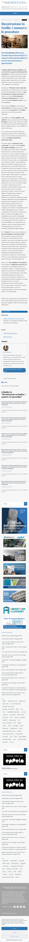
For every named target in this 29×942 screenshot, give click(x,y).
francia (16, 717)
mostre (4, 725)
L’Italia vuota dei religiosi (8, 635)
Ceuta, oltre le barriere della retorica (11, 652)
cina (22, 709)
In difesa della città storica (8, 639)
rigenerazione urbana (8, 734)
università (5, 742)
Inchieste (24, 19)
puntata (11, 53)
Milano (19, 723)
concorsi (23, 712)
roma (11, 736)
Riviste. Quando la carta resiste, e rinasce (12, 647)
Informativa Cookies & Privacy (12, 939)
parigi (21, 725)
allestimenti (22, 701)
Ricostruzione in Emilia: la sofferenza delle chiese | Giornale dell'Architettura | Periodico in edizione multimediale (13, 483)
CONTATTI (4, 906)
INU (19, 720)
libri (15, 723)
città (4, 712)
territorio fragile (14, 385)
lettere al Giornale (7, 723)
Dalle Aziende (20, 714)
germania (22, 717)
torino (14, 739)
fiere (11, 717)
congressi (5, 714)
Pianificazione (13, 728)
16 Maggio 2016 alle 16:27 (6, 471)
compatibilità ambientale (13, 712)
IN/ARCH (5, 720)
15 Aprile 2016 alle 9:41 (6, 439)
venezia (11, 742)
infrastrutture (12, 720)
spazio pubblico (22, 736)
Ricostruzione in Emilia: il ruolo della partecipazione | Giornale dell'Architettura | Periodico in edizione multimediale (14, 403)
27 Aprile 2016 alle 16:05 (6, 455)
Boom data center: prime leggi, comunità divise (13, 683)
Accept (14, 928)
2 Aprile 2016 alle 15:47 (6, 423)
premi (20, 728)
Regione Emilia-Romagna (10, 333)
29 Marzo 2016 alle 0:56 (6, 407)
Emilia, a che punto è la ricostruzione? (14, 318)
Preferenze (14, 936)
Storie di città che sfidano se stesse (10, 669)
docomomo (5, 717)
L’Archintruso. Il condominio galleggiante (12, 660)
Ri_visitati (5, 736)
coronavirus (12, 714)
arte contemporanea (15, 703)
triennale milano (22, 739)
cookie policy (11, 920)
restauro (6, 385)
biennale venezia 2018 (8, 709)
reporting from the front (9, 731)
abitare (4, 701)
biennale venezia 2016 (8, 706)
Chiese (17, 709)
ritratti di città (19, 734)
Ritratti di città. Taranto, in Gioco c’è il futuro (13, 678)
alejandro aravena (12, 701)
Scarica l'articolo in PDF (9, 378)
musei (9, 725)
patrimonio (5, 728)
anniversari (5, 703)
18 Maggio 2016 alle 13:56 (6, 486)
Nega (14, 932)
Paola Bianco (9, 19)
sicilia (15, 736)
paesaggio (15, 725)
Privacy (20, 939)
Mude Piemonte (8, 337)
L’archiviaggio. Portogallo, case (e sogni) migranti (14, 665)
